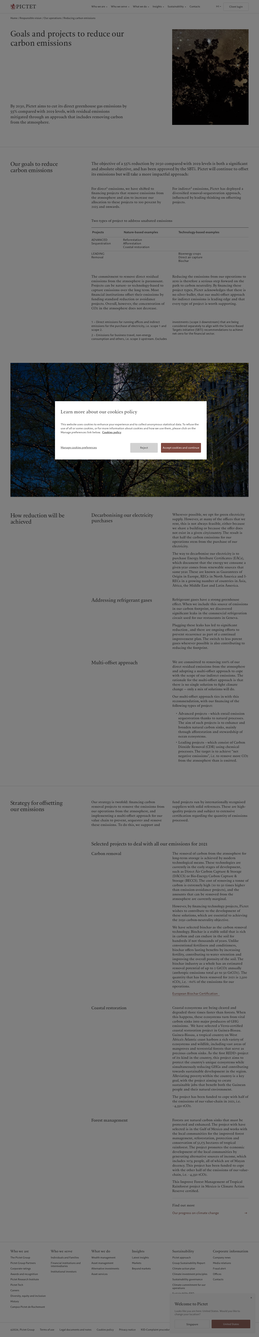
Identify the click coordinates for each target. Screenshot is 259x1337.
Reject (144, 448)
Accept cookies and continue (181, 448)
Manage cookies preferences (79, 447)
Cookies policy (111, 432)
